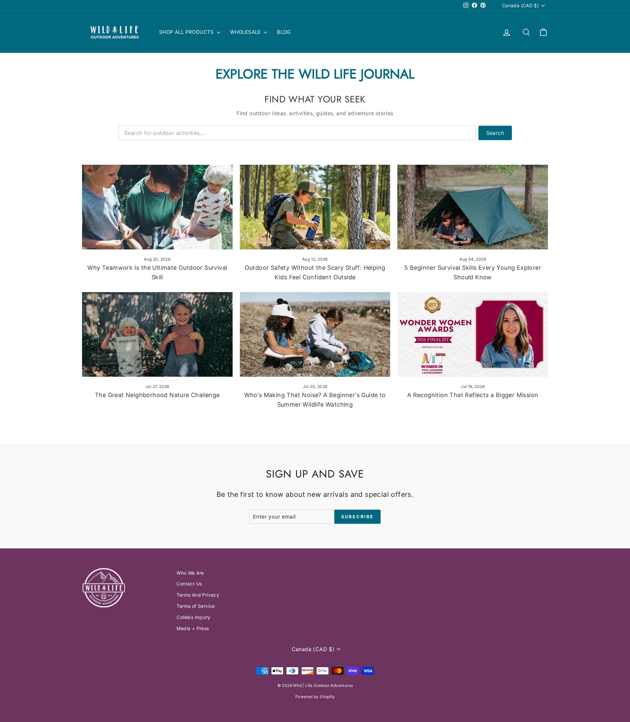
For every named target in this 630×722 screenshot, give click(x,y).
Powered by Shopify (315, 696)
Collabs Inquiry (193, 617)
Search (495, 133)
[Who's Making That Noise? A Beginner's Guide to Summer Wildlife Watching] (315, 334)
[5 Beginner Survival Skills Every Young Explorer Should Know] (472, 207)
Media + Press (193, 628)
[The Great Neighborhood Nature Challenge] (157, 334)
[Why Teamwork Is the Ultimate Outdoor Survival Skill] (157, 207)
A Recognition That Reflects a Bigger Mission (472, 395)
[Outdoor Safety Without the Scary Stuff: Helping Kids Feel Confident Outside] (315, 207)
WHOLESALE (246, 32)
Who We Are (190, 573)
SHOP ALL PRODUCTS (187, 32)
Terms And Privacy (198, 595)
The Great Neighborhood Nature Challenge (157, 395)
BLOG (284, 32)
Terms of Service (196, 606)
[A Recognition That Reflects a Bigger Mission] (472, 334)
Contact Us (189, 583)
